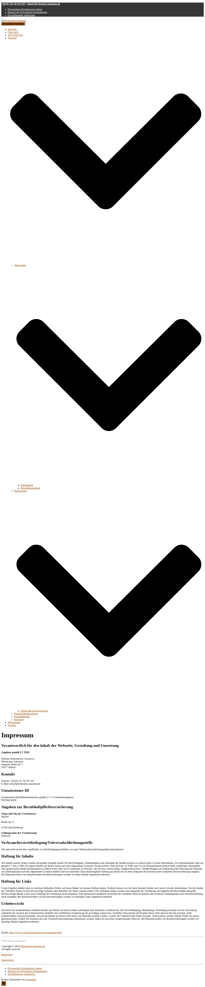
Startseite (12, 29)
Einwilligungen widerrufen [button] (21, 15)
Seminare (19, 719)
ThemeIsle (30, 979)
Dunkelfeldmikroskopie (26, 713)
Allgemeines (14, 722)
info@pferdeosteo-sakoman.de (43, 4)
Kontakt (12, 725)
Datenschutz (7, 960)
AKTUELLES (15, 35)
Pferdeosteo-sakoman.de (32, 946)
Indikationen (26, 485)
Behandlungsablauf (30, 488)
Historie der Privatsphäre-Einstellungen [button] (27, 12)
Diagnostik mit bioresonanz (34, 711)
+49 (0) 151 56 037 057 (13, 4)
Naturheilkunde (22, 716)
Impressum (6, 954)
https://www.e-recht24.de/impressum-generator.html (35, 932)
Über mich (13, 32)
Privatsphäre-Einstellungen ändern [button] (25, 9)
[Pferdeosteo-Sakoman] (13, 20)
